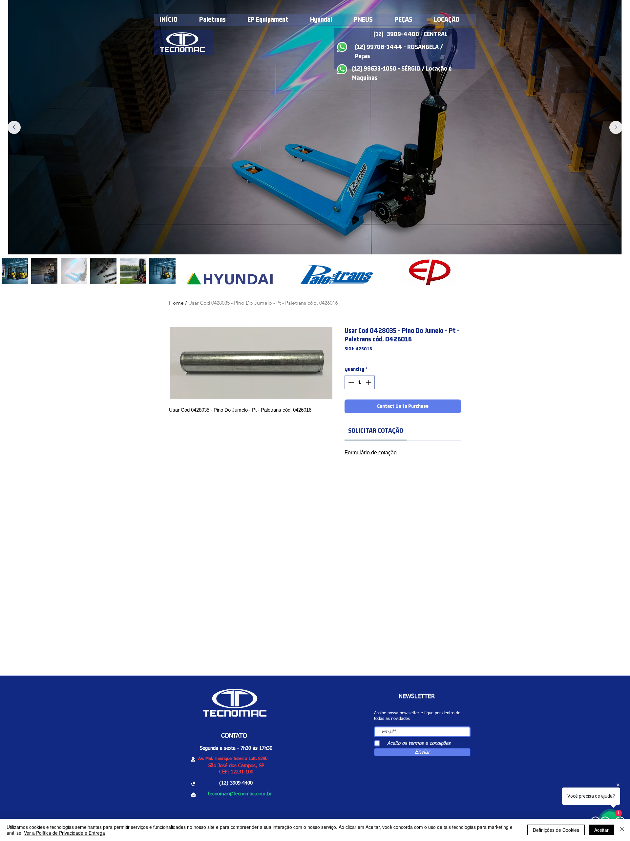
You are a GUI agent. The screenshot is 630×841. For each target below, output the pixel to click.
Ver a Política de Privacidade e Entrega (64, 833)
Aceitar (601, 830)
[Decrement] (350, 382)
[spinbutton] (359, 382)
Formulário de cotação (371, 452)
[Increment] (369, 382)
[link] (375, 431)
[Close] (622, 830)
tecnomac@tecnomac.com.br (239, 793)
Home (176, 303)
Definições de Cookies (556, 830)
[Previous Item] (14, 127)
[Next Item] (615, 127)
